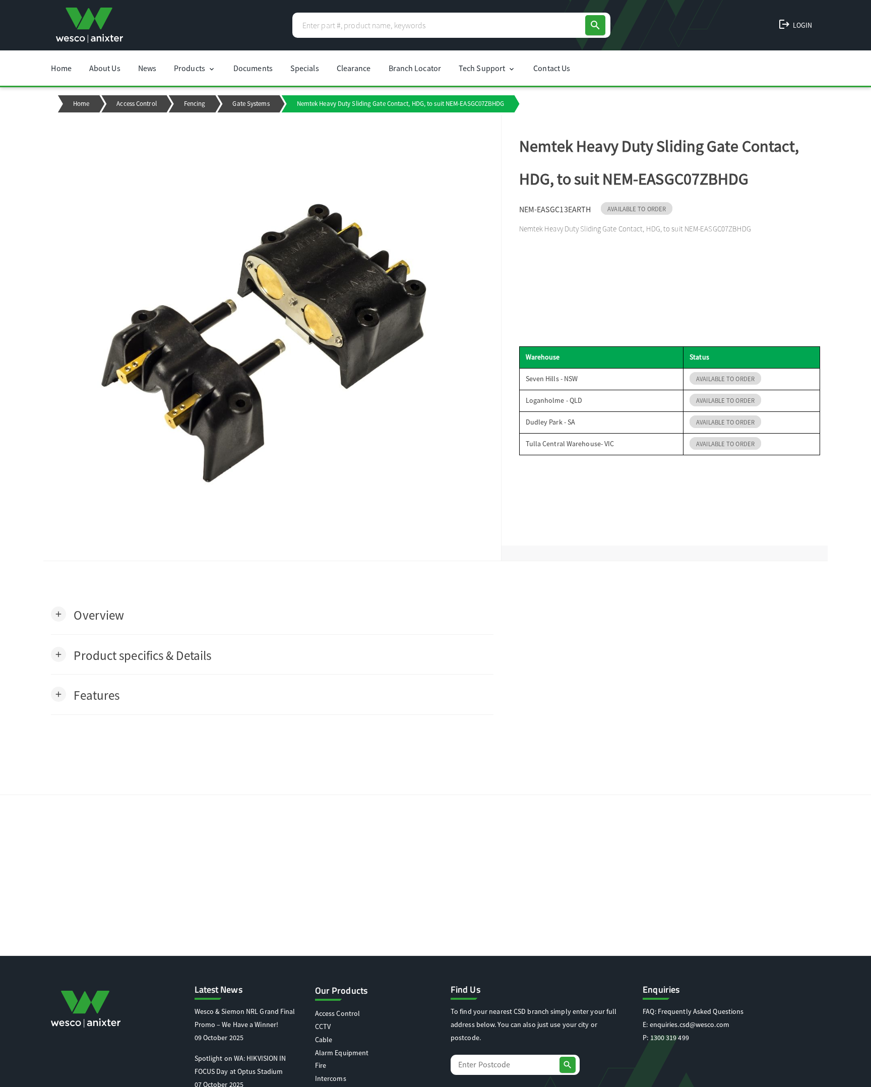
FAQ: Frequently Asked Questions (693, 1011)
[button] (87, 614)
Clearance (354, 68)
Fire (320, 1065)
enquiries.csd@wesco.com (689, 1024)
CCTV (323, 1026)
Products (195, 68)
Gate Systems (250, 103)
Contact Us (551, 68)
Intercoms (330, 1078)
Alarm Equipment (342, 1052)
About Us (104, 68)
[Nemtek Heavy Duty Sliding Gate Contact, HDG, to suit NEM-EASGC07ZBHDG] (271, 337)
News (147, 68)
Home (61, 68)
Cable (324, 1039)
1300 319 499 (669, 1037)
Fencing (195, 103)
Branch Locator (415, 68)
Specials (304, 68)
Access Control (136, 103)
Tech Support (487, 68)
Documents (253, 68)
